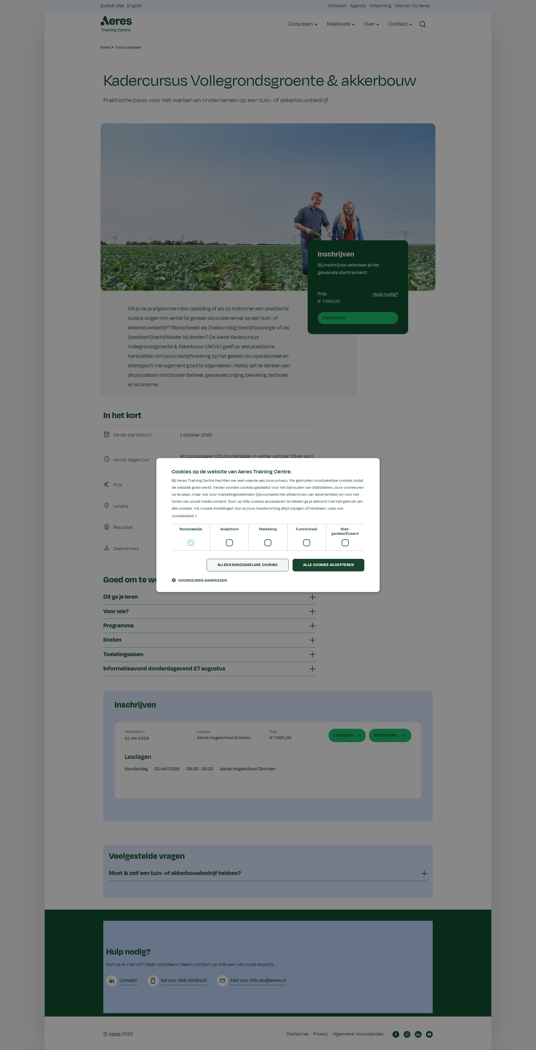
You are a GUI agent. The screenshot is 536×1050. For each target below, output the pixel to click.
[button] (199, 580)
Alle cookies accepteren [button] (328, 564)
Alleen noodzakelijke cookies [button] (247, 564)
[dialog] (268, 525)
